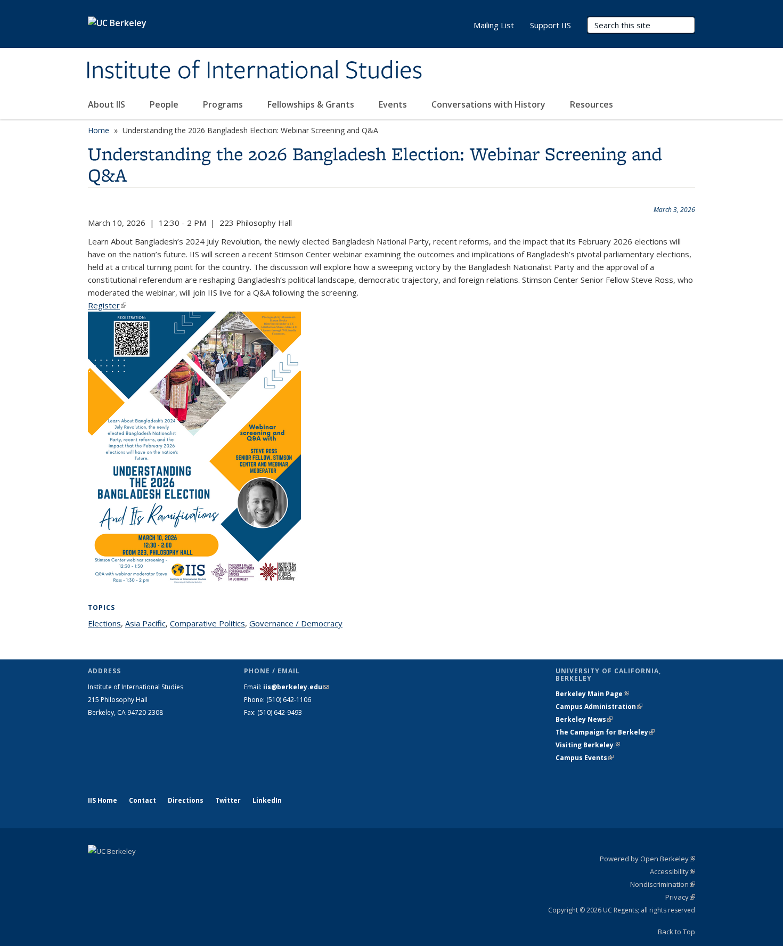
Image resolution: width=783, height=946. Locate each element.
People (165, 104)
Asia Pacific (145, 623)
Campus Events (585, 757)
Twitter (228, 800)
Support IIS (550, 25)
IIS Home (102, 800)
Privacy (680, 897)
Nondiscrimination (662, 884)
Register (107, 305)
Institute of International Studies (253, 71)
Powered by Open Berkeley (647, 858)
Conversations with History (489, 104)
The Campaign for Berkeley (605, 732)
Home (98, 130)
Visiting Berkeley (588, 744)
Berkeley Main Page (592, 693)
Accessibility (672, 871)
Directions (185, 800)
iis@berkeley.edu (296, 686)
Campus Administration (599, 706)
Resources (591, 104)
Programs (224, 104)
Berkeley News (584, 719)
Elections (104, 623)
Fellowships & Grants (311, 104)
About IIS (107, 104)
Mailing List (494, 25)
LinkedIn (267, 800)
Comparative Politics (207, 623)
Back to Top (676, 931)
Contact (142, 800)
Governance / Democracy (295, 623)
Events (394, 104)
